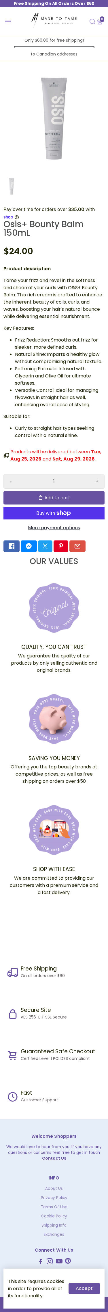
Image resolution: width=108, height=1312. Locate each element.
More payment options (54, 527)
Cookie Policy (54, 1216)
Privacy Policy (54, 1197)
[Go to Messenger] (29, 546)
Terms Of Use (54, 1207)
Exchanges (54, 1234)
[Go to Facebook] (11, 546)
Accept (84, 1288)
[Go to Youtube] (59, 1262)
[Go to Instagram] (49, 1262)
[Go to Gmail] (77, 546)
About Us (54, 1188)
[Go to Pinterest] (61, 546)
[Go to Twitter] (45, 546)
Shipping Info (54, 1225)
